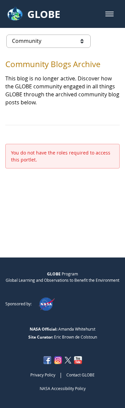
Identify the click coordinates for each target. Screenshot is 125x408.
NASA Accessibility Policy (63, 388)
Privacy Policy (42, 374)
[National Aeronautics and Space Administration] (46, 303)
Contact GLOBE (80, 374)
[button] (109, 14)
